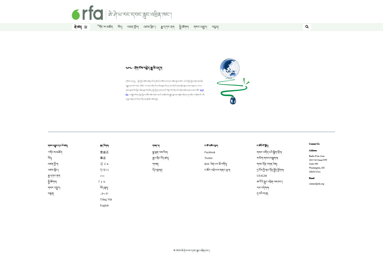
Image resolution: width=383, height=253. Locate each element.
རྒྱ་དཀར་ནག (167, 27)
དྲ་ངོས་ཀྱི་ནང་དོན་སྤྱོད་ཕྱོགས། (270, 170)
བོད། (120, 27)
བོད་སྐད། (104, 187)
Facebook (209, 152)
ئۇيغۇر (104, 193)
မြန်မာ (104, 164)
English (104, 205)
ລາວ (102, 175)
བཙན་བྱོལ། (133, 27)
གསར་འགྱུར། (200, 27)
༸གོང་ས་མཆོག (105, 27)
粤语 (103, 158)
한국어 (104, 170)
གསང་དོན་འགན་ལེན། (267, 164)
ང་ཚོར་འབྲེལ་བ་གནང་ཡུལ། (217, 170)
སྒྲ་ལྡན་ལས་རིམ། (160, 152)
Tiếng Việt (106, 199)
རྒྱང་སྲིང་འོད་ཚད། (160, 158)
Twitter (208, 158)
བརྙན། (215, 27)
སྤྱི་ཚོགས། (184, 27)
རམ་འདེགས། (263, 187)
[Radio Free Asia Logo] (122, 13)
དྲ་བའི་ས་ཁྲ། (262, 193)
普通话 (104, 152)
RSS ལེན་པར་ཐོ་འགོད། (215, 164)
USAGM (262, 175)
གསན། (155, 164)
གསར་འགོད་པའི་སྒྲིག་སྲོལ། (269, 152)
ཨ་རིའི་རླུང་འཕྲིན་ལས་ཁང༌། (270, 181)
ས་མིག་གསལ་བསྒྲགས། (267, 158)
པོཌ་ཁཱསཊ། (157, 170)
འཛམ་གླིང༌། (150, 27)
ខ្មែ (103, 181)
